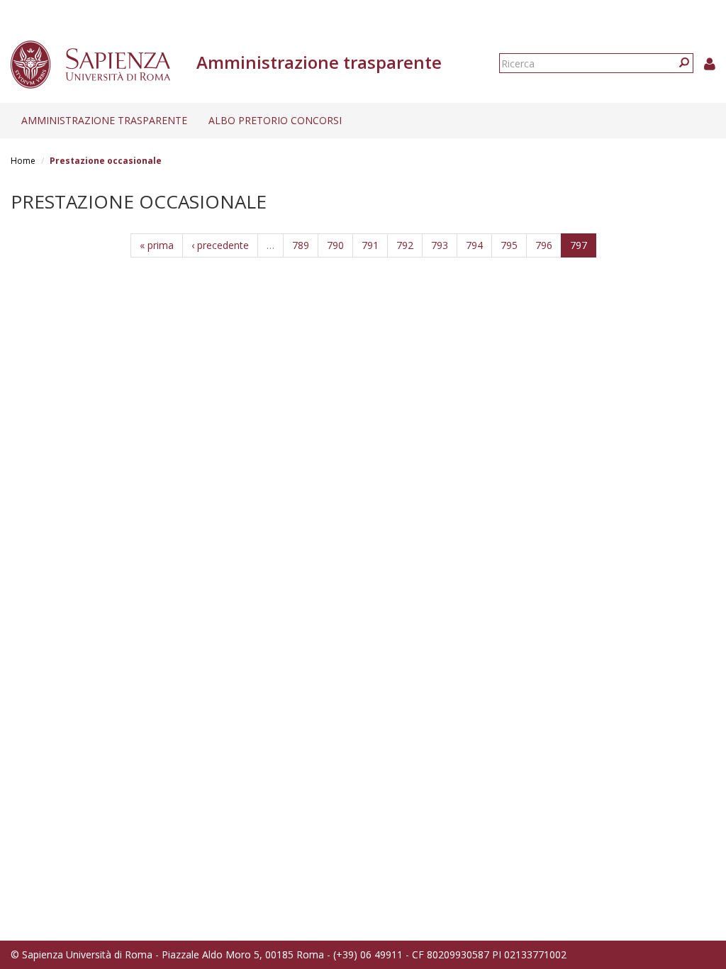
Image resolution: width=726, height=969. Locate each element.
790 (335, 245)
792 (404, 245)
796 (543, 245)
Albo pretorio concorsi (275, 120)
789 (300, 245)
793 (439, 245)
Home (23, 161)
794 (474, 245)
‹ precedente (220, 245)
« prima (157, 245)
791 (370, 245)
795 (509, 245)
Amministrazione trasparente (104, 120)
